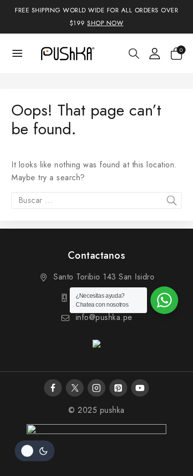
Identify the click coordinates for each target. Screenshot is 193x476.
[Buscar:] (96, 200)
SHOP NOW (105, 23)
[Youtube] (139, 388)
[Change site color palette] (34, 450)
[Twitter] (74, 388)
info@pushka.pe (104, 317)
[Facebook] (52, 388)
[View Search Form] (134, 53)
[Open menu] (17, 53)
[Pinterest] (118, 388)
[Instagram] (96, 388)
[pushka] (67, 53)
